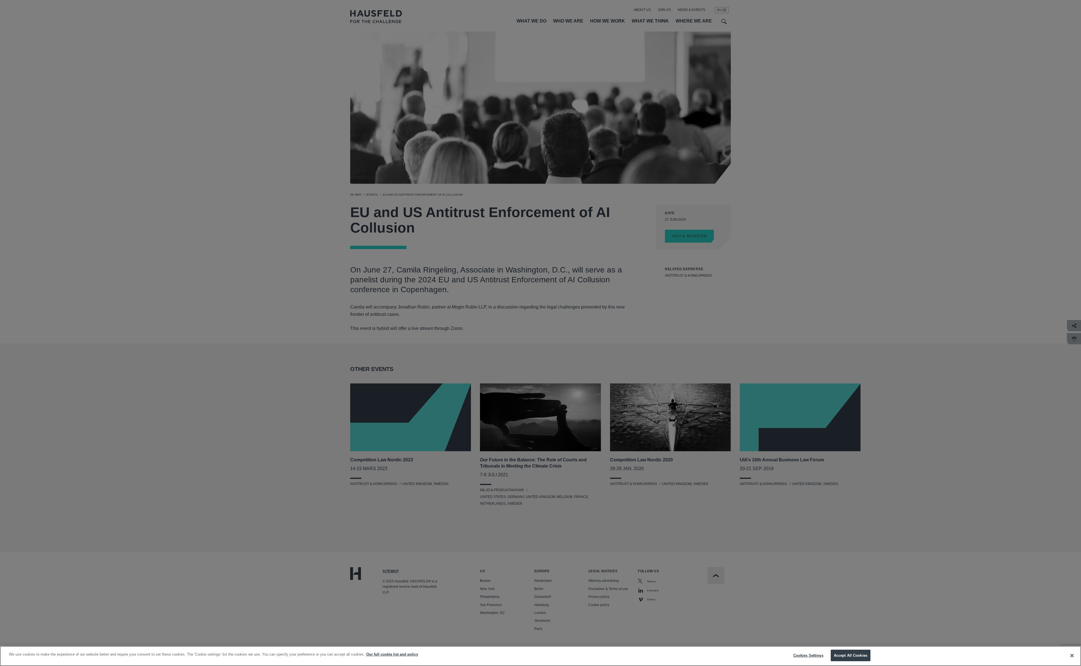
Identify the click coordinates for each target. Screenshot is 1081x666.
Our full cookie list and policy (392, 654)
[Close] (1072, 655)
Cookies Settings (808, 655)
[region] (540, 656)
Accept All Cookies (850, 655)
